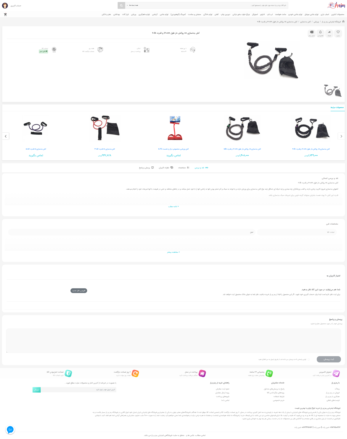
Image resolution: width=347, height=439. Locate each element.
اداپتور (262, 14)
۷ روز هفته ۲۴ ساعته (183, 50)
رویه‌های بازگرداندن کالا (275, 392)
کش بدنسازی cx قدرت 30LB (104, 149)
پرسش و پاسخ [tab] (144, 167)
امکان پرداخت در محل (135, 50)
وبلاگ (337, 388)
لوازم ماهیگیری (144, 14)
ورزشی (133, 14)
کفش (217, 14)
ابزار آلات (125, 14)
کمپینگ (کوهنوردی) (178, 14)
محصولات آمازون (337, 14)
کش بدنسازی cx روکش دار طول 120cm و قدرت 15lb (242, 149)
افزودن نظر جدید (78, 290)
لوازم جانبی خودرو (295, 14)
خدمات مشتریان (277, 382)
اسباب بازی (325, 14)
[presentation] (341, 136)
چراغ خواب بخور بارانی (241, 14)
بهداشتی (116, 14)
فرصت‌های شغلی (333, 400)
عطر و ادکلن (106, 14)
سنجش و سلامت (194, 14)
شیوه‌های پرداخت (222, 396)
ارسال (36, 389)
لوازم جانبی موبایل (311, 14)
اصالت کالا (44, 50)
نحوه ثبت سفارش (222, 388)
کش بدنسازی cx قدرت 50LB (36, 149)
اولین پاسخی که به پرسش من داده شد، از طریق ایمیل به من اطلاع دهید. (282, 359)
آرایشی (155, 14)
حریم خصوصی (278, 400)
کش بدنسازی (305, 21)
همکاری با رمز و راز (332, 396)
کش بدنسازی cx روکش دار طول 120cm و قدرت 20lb (277, 21)
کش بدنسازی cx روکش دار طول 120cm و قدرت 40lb (311, 149)
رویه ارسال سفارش (222, 392)
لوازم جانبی (164, 14)
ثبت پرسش (329, 359)
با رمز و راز (336, 382)
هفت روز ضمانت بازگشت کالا (88, 50)
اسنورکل (255, 14)
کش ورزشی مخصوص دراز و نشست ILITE (173, 149)
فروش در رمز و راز (333, 392)
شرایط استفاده (279, 396)
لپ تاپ (270, 14)
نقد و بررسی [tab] (200, 167)
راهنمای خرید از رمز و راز (219, 382)
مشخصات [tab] (182, 167)
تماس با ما (225, 400)
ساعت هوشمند (280, 14)
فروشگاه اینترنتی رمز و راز (331, 21)
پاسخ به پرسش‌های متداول (274, 388)
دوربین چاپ (225, 14)
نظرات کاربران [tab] (164, 167)
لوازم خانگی (207, 14)
